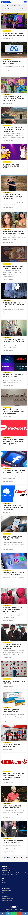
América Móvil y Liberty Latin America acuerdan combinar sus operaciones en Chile (13, 411)
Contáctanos (5, 903)
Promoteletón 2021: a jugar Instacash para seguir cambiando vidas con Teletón (14, 98)
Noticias (4, 880)
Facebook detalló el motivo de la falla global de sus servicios (14, 471)
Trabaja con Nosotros (7, 900)
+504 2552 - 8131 (6, 868)
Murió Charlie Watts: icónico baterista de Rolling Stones (12, 807)
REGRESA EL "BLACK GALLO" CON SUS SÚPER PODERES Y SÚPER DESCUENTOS (14, 34)
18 (17, 857)
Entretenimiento (7, 31)
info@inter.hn (6, 870)
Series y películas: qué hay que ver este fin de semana (13, 375)
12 (8, 858)
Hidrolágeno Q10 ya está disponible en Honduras (11, 711)
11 (5, 857)
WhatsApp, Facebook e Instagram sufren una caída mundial (13, 574)
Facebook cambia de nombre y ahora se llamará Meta (12, 63)
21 (22, 857)
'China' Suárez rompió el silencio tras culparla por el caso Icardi (13, 232)
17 (16, 857)
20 (21, 857)
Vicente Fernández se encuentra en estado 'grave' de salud (13, 842)
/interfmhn (5, 893)
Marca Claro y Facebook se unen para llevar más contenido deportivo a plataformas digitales (13, 776)
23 (26, 857)
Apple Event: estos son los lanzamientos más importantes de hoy (13, 305)
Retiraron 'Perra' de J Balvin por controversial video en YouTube (13, 340)
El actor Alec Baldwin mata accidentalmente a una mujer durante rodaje (12, 196)
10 (4, 857)
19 (19, 857)
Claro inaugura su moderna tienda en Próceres (12, 745)
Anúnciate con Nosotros (7, 898)
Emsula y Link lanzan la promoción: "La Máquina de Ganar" (12, 166)
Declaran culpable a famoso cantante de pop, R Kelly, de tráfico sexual (12, 646)
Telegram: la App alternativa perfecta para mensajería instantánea (12, 538)
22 (24, 857)
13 (9, 857)
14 (11, 857)
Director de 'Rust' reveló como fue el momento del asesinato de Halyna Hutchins (13, 129)
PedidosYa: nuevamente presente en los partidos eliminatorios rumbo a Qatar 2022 (13, 442)
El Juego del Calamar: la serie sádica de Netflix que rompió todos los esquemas (12, 609)
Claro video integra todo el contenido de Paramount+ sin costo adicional (13, 507)
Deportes (4, 882)
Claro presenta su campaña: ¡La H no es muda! (14, 682)
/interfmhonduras (7, 890)
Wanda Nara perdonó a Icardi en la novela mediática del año (13, 267)
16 (14, 857)
